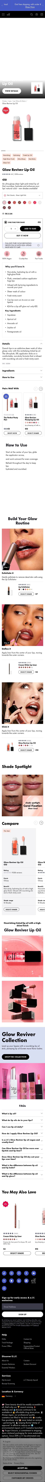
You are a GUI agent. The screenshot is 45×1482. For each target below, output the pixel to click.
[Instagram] (11, 1273)
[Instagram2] (4, 1288)
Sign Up (22, 1314)
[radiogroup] (22, 233)
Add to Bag (30, 228)
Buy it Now (22, 235)
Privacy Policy (25, 1325)
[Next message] (43, 5)
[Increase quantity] (15, 229)
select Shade (33, 433)
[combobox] (22, 195)
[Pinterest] (19, 1273)
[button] (22, 127)
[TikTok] (4, 1273)
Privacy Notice (9, 1323)
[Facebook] (26, 1273)
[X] (4, 1280)
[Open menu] (3, 14)
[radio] (5, 222)
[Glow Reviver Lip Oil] (19, 859)
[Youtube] (33, 1273)
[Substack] (26, 1280)
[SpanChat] (11, 1280)
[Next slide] (41, 389)
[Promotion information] (38, 245)
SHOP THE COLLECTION (15, 1057)
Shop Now (12, 433)
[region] (22, 58)
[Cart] (41, 14)
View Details (11, 91)
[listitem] (4, 202)
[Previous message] (2, 5)
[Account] (36, 14)
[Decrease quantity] (7, 229)
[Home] (8, 14)
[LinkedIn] (19, 1280)
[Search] (31, 14)
